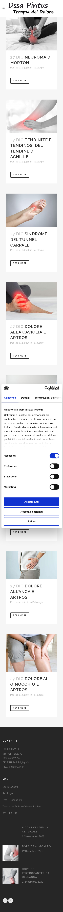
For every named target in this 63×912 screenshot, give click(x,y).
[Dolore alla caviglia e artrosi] (31, 301)
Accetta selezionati (31, 511)
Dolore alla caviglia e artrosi (28, 332)
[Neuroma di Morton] (31, 33)
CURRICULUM (10, 787)
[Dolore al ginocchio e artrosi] (31, 653)
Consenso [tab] (10, 397)
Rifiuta (31, 521)
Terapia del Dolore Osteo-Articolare (22, 806)
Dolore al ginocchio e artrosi (29, 684)
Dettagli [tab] (25, 397)
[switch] (54, 466)
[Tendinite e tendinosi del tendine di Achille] (31, 116)
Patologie (38, 67)
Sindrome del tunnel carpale (28, 239)
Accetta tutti (31, 501)
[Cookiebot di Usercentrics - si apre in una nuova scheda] (45, 388)
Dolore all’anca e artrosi (26, 592)
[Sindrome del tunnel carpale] (31, 210)
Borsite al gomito (36, 846)
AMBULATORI (10, 813)
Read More (20, 81)
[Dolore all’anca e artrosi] (31, 565)
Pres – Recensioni (12, 800)
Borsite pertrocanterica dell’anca (35, 873)
